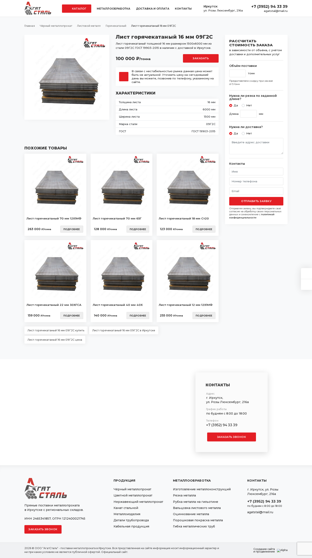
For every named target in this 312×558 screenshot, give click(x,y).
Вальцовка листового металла (197, 508)
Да (236, 105)
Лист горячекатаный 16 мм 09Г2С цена (55, 339)
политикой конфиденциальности (251, 216)
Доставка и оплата (152, 8)
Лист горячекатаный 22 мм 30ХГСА (54, 304)
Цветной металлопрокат (133, 495)
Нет (249, 105)
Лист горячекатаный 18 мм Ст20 (184, 218)
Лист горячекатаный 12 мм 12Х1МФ (185, 304)
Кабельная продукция (131, 526)
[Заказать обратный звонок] (306, 284)
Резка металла (184, 495)
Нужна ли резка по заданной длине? (253, 97)
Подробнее (71, 229)
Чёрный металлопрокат (132, 489)
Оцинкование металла (191, 514)
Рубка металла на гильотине (195, 502)
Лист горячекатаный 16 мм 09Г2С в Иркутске (123, 330)
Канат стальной (126, 508)
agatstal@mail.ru (276, 11)
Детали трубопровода (131, 520)
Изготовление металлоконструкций (202, 489)
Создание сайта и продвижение (264, 550)
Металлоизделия (127, 514)
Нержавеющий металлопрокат (138, 502)
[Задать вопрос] (306, 273)
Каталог (78, 8)
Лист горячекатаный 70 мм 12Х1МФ (54, 218)
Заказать (201, 58)
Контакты (183, 8)
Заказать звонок (231, 436)
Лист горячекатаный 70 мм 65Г (117, 218)
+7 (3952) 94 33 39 (269, 6)
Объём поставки (243, 65)
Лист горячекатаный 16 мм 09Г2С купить (56, 330)
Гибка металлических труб (194, 526)
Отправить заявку (256, 201)
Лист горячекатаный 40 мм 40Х (118, 304)
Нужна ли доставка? (246, 127)
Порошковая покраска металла (198, 520)
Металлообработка (114, 8)
